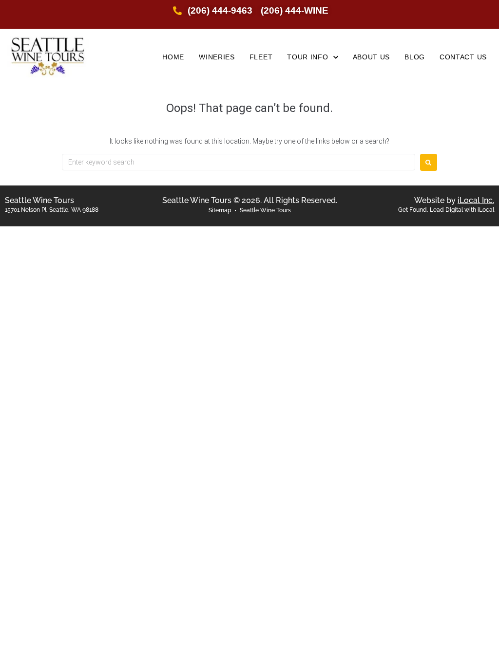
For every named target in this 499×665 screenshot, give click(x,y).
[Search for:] (238, 162)
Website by (454, 200)
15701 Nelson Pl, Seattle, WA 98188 (51, 209)
